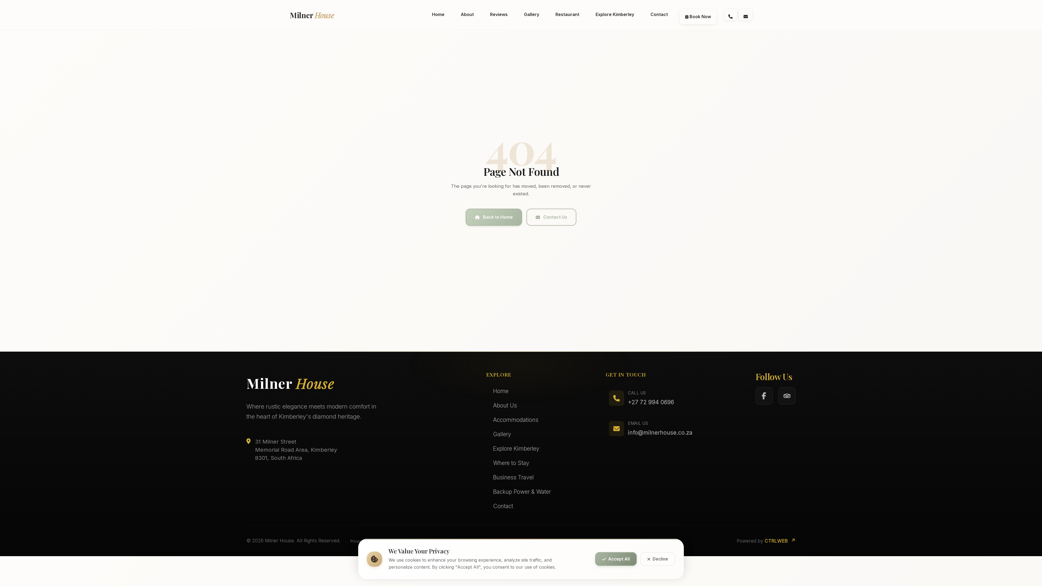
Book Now (699, 16)
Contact (659, 14)
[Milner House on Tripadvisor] (787, 396)
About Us (505, 405)
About (467, 14)
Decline (660, 559)
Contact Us (555, 217)
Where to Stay (511, 463)
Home (438, 14)
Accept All (619, 559)
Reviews (499, 14)
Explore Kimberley (615, 14)
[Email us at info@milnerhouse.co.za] (745, 14)
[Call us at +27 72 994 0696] (730, 14)
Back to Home (498, 217)
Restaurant (567, 14)
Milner (312, 15)
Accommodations (515, 419)
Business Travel (513, 477)
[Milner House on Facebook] (764, 396)
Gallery (531, 14)
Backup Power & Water (522, 491)
